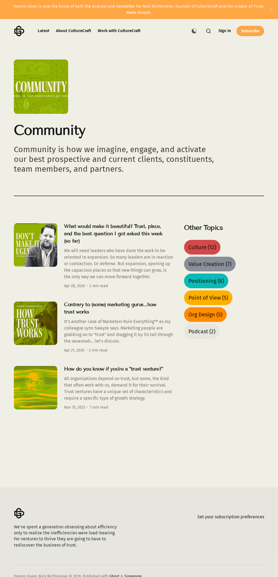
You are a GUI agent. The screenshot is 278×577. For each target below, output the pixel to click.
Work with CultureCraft (119, 30)
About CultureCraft (73, 30)
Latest (43, 30)
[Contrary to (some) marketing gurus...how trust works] (93, 327)
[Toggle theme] (194, 31)
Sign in (225, 30)
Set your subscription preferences (230, 516)
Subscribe (250, 31)
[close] (271, 9)
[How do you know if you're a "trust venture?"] (93, 387)
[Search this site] (208, 31)
